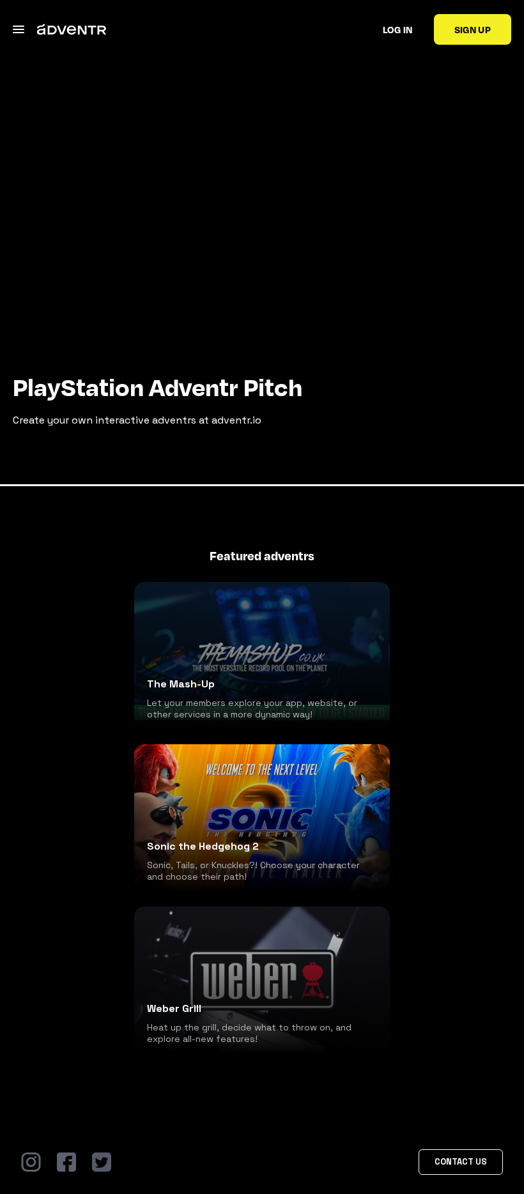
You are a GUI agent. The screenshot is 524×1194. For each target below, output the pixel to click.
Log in (398, 29)
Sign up (472, 29)
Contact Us (461, 1161)
